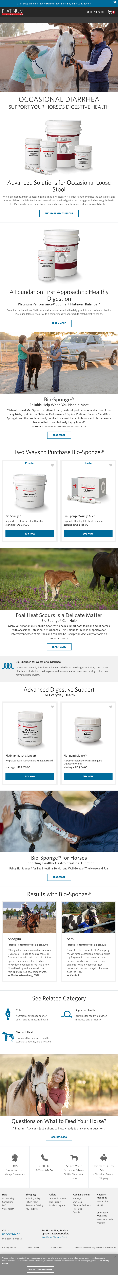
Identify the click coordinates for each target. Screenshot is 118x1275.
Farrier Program (57, 1205)
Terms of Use (56, 1247)
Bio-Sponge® (13, 516)
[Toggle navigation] (112, 20)
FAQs (4, 1205)
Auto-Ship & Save (57, 1198)
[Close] (115, 2)
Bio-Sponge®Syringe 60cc (79, 516)
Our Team (77, 1202)
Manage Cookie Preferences (40, 1269)
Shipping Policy (33, 1198)
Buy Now (30, 533)
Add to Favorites (52, 465)
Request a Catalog (34, 1205)
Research (77, 1208)
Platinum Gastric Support (20, 755)
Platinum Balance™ (75, 755)
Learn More (59, 323)
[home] (13, 12)
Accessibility (8, 1198)
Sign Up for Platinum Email (54, 1237)
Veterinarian (8, 1208)
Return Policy (32, 1202)
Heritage (77, 1198)
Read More (59, 435)
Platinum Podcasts (82, 1205)
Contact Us (7, 1202)
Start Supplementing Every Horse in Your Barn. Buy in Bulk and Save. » (54, 3)
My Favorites (32, 1208)
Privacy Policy (9, 1247)
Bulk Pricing (55, 1202)
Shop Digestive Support (59, 213)
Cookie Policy (33, 1247)
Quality (76, 1212)
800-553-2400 (95, 12)
